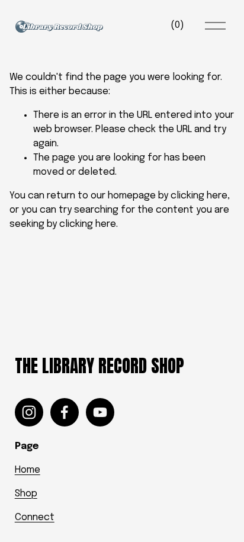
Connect (34, 517)
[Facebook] (64, 412)
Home (27, 470)
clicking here (199, 196)
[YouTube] (100, 412)
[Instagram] (29, 412)
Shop (26, 494)
